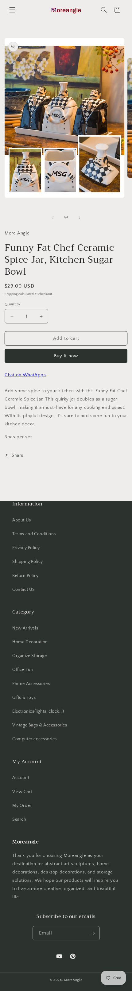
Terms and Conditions (34, 534)
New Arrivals (25, 628)
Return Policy (25, 575)
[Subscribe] (92, 933)
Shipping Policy (27, 561)
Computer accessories (34, 739)
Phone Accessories (31, 683)
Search (19, 819)
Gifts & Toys (24, 697)
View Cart (22, 791)
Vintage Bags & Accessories (39, 725)
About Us (21, 520)
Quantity (12, 304)
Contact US (23, 589)
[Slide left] (52, 217)
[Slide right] (79, 217)
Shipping (11, 294)
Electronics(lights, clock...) (38, 711)
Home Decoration (30, 642)
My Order (22, 805)
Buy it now (66, 355)
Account (20, 777)
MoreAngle (73, 980)
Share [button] (17, 455)
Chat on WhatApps (25, 374)
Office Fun (22, 669)
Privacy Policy (26, 547)
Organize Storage (29, 655)
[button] (12, 10)
